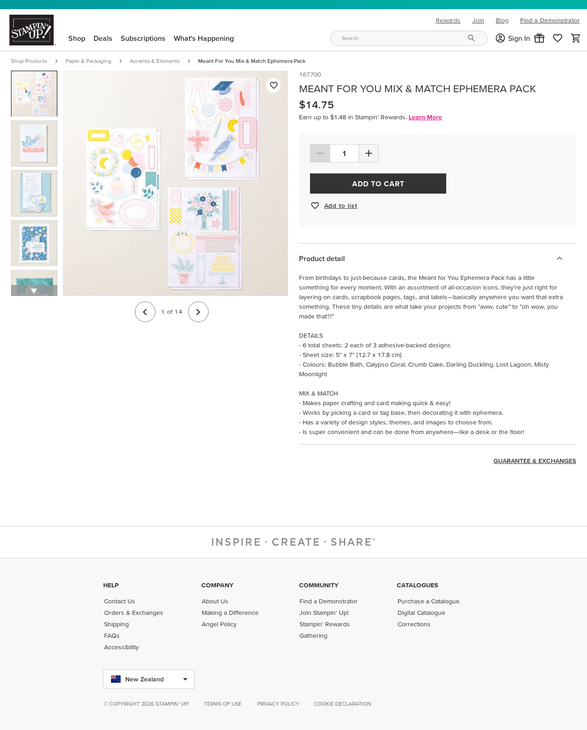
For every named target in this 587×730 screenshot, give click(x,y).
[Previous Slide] (145, 311)
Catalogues (417, 585)
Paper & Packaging (88, 61)
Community (318, 585)
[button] (539, 38)
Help (111, 585)
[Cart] (575, 38)
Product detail (322, 258)
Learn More (425, 117)
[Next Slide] (198, 311)
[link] (557, 38)
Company (217, 585)
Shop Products (29, 61)
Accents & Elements (155, 61)
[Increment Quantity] (369, 153)
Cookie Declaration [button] (342, 704)
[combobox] (408, 38)
